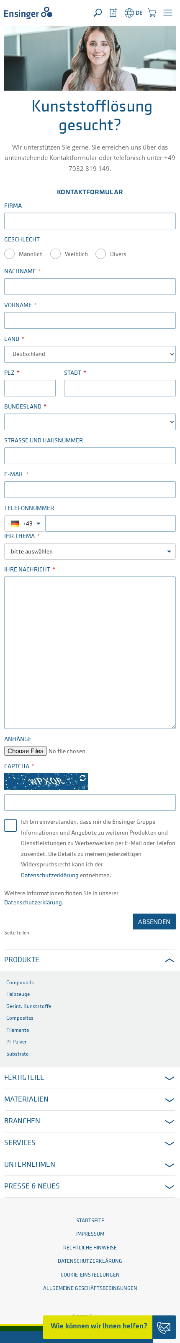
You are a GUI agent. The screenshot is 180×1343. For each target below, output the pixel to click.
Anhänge (17, 739)
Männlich (31, 254)
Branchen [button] (22, 1121)
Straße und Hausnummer (43, 441)
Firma (13, 206)
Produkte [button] (21, 960)
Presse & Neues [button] (32, 1187)
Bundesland (22, 407)
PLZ (9, 373)
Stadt (72, 373)
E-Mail (14, 475)
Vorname (18, 305)
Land (11, 339)
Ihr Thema (19, 536)
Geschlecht (22, 240)
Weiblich (76, 254)
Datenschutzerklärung (50, 876)
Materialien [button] (26, 1100)
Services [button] (20, 1143)
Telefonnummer (29, 508)
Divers (118, 254)
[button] (168, 13)
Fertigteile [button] (24, 1078)
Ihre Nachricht (27, 570)
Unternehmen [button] (29, 1165)
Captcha (16, 767)
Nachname (20, 272)
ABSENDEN (154, 921)
